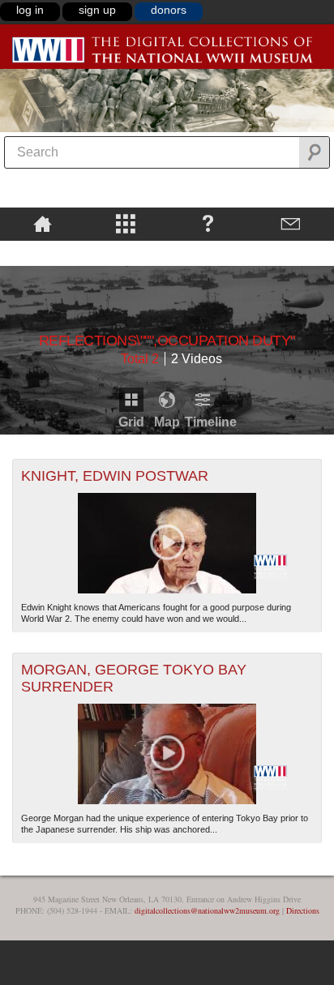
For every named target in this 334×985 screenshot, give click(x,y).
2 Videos (196, 359)
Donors (168, 9)
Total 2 (140, 359)
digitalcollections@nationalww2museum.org (207, 910)
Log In (30, 9)
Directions (302, 910)
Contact (290, 222)
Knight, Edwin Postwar (114, 476)
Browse (125, 222)
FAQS (208, 222)
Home (43, 222)
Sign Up (97, 9)
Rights (42, 252)
